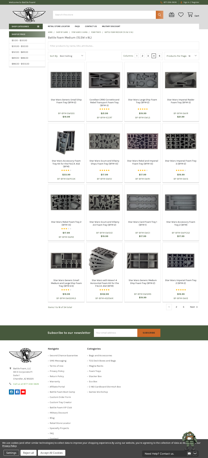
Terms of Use (56, 366)
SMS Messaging (58, 360)
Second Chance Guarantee (64, 355)
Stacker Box (95, 376)
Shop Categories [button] (20, 26)
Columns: (128, 55)
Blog (52, 418)
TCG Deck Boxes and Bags (102, 360)
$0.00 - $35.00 (19, 40)
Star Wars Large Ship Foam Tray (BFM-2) (142, 101)
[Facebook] (17, 391)
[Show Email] (189, 453)
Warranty (55, 381)
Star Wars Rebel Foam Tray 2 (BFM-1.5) (66, 223)
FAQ (52, 433)
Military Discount (111, 26)
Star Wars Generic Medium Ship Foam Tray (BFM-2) (143, 282)
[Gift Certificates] (172, 14)
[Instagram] (11, 391)
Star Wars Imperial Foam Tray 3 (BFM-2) (180, 162)
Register (195, 2)
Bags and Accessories (100, 355)
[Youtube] (23, 391)
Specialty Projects (59, 428)
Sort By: (54, 56)
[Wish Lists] (181, 14)
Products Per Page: (177, 56)
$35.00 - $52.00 (20, 46)
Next (192, 307)
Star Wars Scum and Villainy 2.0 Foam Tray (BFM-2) (104, 223)
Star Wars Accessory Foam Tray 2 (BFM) (180, 223)
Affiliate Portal (57, 386)
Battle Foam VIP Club (61, 407)
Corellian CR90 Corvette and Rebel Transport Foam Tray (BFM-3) (104, 102)
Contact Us (91, 26)
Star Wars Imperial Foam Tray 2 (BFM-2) (180, 282)
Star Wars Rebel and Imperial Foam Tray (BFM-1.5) (142, 162)
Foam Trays (95, 371)
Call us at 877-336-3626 (26, 384)
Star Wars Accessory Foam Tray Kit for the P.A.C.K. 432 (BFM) (66, 163)
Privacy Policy (57, 371)
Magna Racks (96, 366)
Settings (11, 453)
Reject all (28, 453)
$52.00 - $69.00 (20, 52)
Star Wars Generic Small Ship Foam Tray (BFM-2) (66, 101)
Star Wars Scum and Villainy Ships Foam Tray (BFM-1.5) (104, 162)
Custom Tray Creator (61, 402)
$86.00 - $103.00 (20, 63)
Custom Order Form (60, 397)
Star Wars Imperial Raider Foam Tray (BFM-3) (180, 101)
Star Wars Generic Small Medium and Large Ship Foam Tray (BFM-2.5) (66, 283)
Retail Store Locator (59, 26)
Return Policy (57, 376)
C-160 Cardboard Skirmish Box (105, 386)
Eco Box (93, 381)
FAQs (77, 26)
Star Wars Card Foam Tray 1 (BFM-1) (142, 223)
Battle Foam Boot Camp (62, 392)
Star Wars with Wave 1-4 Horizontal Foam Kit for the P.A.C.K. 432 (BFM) (104, 283)
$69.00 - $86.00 (20, 58)
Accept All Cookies (51, 453)
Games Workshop (98, 392)
